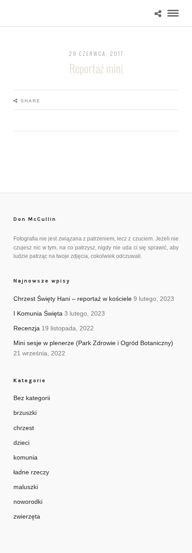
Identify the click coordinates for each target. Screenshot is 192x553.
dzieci (21, 442)
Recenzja (26, 328)
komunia (25, 457)
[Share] (157, 14)
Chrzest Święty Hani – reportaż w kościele (72, 298)
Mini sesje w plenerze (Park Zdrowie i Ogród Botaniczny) (93, 342)
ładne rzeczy (31, 472)
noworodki (27, 501)
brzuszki (25, 412)
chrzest (23, 427)
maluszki (25, 486)
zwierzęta (26, 516)
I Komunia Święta (38, 313)
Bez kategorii (31, 397)
